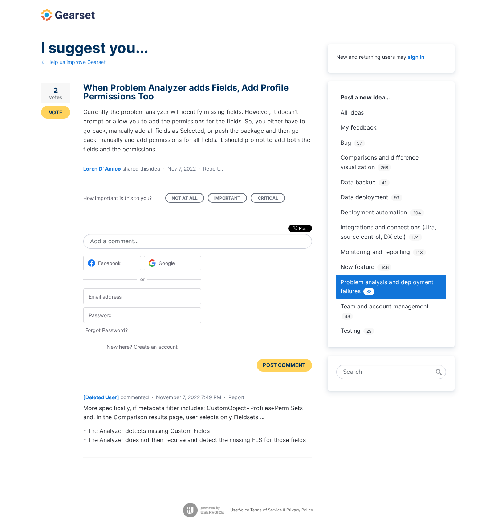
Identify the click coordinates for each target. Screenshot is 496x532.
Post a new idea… (365, 97)
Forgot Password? (106, 330)
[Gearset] (68, 15)
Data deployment (364, 197)
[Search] (438, 372)
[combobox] (387, 372)
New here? (142, 347)
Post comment (284, 365)
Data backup (358, 182)
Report (236, 397)
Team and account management (385, 306)
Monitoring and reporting (375, 251)
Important (230, 199)
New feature (357, 266)
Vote (55, 112)
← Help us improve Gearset (73, 62)
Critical (271, 199)
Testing (351, 330)
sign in (416, 57)
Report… (213, 168)
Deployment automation (374, 212)
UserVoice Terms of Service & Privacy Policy (271, 509)
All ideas (352, 112)
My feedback (359, 127)
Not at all (188, 199)
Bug (346, 142)
